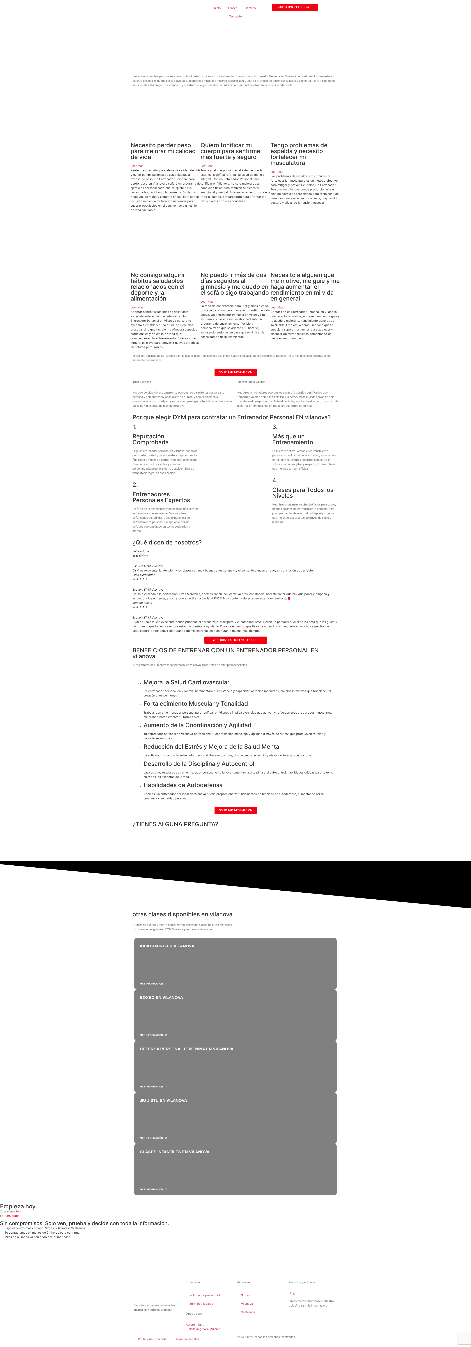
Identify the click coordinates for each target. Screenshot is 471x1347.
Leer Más (137, 166)
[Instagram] (139, 1320)
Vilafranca (248, 1312)
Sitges (245, 1295)
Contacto (235, 16)
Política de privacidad (205, 1295)
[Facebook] (149, 1320)
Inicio (217, 8)
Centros (250, 8)
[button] (166, 166)
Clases (232, 8)
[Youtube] (159, 1320)
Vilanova (247, 1303)
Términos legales (201, 1303)
